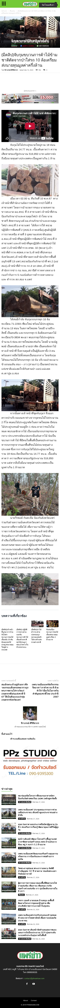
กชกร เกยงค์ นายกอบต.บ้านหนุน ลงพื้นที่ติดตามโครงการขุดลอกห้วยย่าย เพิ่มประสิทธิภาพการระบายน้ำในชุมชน (36, 903)
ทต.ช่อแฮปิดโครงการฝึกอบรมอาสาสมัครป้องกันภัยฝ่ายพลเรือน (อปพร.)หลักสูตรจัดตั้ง (37, 797)
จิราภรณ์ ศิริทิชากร (11, 70)
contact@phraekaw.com (34, 978)
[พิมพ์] (49, 81)
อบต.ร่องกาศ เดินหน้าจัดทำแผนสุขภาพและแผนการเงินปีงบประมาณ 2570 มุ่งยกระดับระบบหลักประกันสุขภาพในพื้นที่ (37, 932)
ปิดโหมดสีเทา (48, 5)
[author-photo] (30, 713)
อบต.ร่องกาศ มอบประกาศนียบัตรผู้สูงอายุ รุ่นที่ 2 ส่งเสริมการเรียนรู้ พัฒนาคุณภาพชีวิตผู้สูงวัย (38, 827)
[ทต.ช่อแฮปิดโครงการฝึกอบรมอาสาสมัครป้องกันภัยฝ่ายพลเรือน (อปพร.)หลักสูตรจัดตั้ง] (8, 799)
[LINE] (35, 81)
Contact (34, 1000)
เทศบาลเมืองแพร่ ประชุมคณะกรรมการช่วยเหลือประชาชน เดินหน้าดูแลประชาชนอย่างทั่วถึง (37, 812)
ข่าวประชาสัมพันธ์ (25, 802)
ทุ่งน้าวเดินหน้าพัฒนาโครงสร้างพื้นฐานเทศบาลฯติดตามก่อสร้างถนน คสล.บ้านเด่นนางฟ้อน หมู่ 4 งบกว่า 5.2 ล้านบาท (37, 842)
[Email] (42, 81)
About (25, 1000)
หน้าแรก (4, 11)
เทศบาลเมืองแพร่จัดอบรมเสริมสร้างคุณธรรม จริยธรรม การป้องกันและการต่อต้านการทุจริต (38, 856)
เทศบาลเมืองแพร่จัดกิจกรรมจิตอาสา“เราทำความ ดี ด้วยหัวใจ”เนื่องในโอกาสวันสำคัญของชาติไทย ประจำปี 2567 (45, 690)
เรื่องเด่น (12, 11)
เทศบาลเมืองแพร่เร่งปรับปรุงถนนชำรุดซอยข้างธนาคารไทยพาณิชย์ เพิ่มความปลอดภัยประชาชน (37, 918)
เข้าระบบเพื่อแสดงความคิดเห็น (22, 739)
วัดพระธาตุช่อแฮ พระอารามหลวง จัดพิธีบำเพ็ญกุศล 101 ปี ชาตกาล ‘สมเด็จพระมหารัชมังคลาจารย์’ (37, 871)
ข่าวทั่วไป (22, 819)
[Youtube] (33, 984)
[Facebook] (22, 81)
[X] (28, 81)
